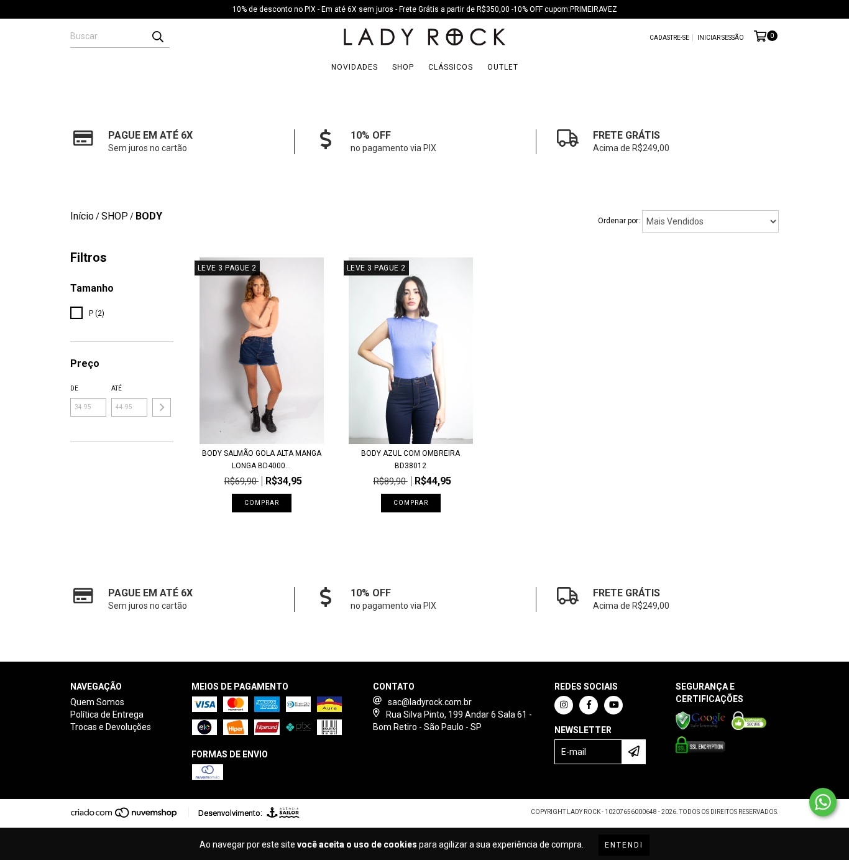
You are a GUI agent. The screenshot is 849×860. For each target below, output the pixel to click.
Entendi (624, 845)
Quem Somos (97, 702)
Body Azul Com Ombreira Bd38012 (410, 459)
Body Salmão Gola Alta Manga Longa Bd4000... (261, 459)
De (74, 388)
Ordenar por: (619, 220)
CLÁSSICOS (450, 67)
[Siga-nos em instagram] (563, 705)
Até (116, 388)
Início (82, 216)
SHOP (403, 67)
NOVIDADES (354, 67)
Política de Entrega (107, 714)
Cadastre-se (669, 37)
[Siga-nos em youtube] (613, 705)
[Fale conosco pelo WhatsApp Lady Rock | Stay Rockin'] (823, 802)
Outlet (502, 67)
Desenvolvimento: (230, 813)
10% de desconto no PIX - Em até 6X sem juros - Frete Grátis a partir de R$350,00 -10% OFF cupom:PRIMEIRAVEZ (424, 9)
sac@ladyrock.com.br (430, 702)
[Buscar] (157, 36)
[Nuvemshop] (124, 816)
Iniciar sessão (720, 37)
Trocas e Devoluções (110, 727)
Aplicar (161, 407)
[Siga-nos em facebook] (588, 705)
